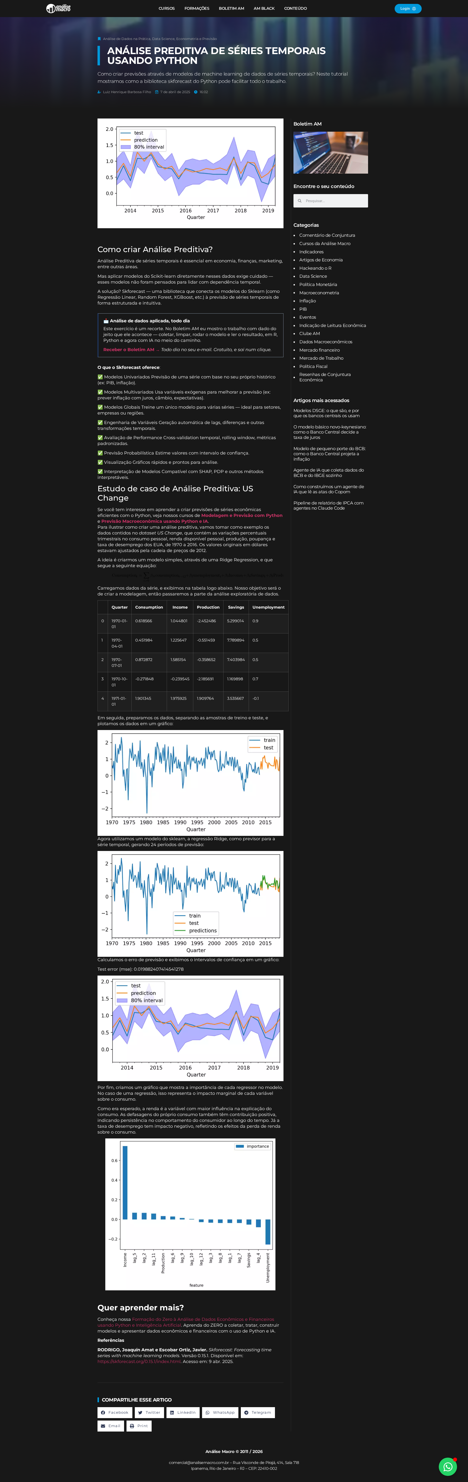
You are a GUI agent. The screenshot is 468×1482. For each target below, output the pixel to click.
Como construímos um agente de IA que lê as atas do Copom (328, 489)
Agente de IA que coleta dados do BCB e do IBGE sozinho (328, 472)
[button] (115, 1412)
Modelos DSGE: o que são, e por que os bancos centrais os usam (326, 413)
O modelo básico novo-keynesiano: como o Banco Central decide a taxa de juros (329, 432)
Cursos (167, 8)
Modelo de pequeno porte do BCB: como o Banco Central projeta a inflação (329, 454)
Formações (197, 8)
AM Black (264, 8)
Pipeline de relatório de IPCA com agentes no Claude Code (328, 505)
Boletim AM (231, 8)
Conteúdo (295, 8)
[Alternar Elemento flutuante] (448, 1467)
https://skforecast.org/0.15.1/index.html (139, 1361)
